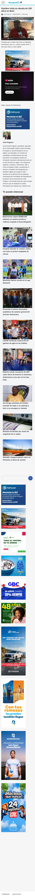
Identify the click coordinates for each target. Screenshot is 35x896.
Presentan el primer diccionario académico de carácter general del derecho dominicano (16, 311)
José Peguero (7, 14)
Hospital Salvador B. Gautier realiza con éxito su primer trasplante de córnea (17, 251)
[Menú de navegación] (3, 2)
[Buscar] (30, 478)
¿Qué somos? (16, 894)
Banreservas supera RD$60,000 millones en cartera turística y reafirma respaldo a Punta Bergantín (17, 219)
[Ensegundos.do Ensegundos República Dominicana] (15, 2)
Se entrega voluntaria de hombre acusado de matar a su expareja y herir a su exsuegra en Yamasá (16, 405)
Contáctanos (6, 894)
